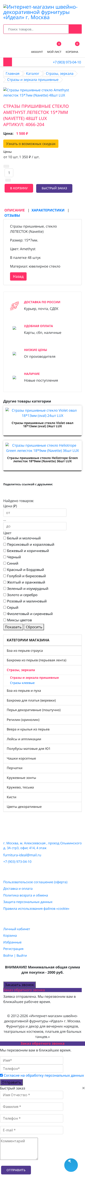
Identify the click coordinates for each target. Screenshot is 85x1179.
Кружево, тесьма (20, 787)
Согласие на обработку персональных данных (44, 1075)
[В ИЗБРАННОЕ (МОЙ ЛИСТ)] (8, 198)
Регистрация (13, 949)
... (4, 519)
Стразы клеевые (22, 683)
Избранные (12, 942)
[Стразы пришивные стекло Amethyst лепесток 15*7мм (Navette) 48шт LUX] (42, 92)
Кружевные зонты (21, 778)
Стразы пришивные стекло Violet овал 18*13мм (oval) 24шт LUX (42, 424)
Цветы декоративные (24, 807)
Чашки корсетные (21, 758)
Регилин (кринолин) (23, 720)
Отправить (11, 1082)
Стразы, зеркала (21, 670)
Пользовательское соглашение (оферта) (35, 882)
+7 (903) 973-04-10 (67, 62)
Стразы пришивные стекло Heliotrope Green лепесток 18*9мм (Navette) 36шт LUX (42, 459)
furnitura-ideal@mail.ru (22, 855)
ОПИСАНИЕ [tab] (15, 210)
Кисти (11, 797)
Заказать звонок (19, 984)
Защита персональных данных (28, 902)
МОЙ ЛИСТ (54, 48)
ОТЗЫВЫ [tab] (12, 215)
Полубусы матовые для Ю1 (29, 749)
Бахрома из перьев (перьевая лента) (36, 660)
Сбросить (34, 627)
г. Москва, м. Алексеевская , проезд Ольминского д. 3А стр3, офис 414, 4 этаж (42, 845)
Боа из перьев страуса (25, 651)
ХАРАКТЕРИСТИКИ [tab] (48, 210)
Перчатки (14, 768)
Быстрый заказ (54, 188)
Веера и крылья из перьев (28, 729)
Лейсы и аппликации (24, 739)
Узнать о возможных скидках (31, 143)
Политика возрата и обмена (25, 895)
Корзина (10, 935)
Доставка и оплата (18, 888)
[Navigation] (7, 62)
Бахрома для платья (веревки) (31, 700)
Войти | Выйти (15, 955)
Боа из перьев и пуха (24, 690)
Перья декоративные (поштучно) (34, 710)
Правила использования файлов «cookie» (36, 908)
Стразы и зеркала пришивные (34, 678)
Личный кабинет (16, 929)
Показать (13, 627)
